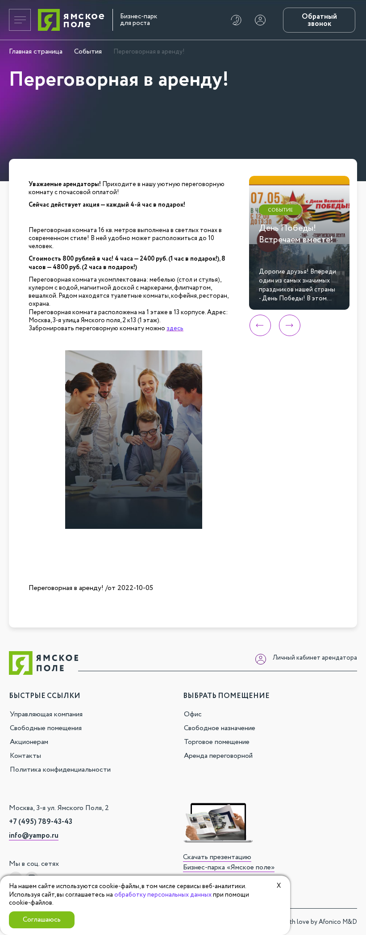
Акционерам (29, 742)
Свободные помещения (46, 728)
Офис (193, 714)
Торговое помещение (217, 742)
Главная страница (35, 51)
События (88, 51)
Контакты (25, 756)
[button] (260, 325)
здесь (174, 328)
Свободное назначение (219, 728)
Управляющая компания (46, 714)
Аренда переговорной (218, 756)
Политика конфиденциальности (60, 770)
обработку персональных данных (163, 894)
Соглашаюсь (42, 919)
